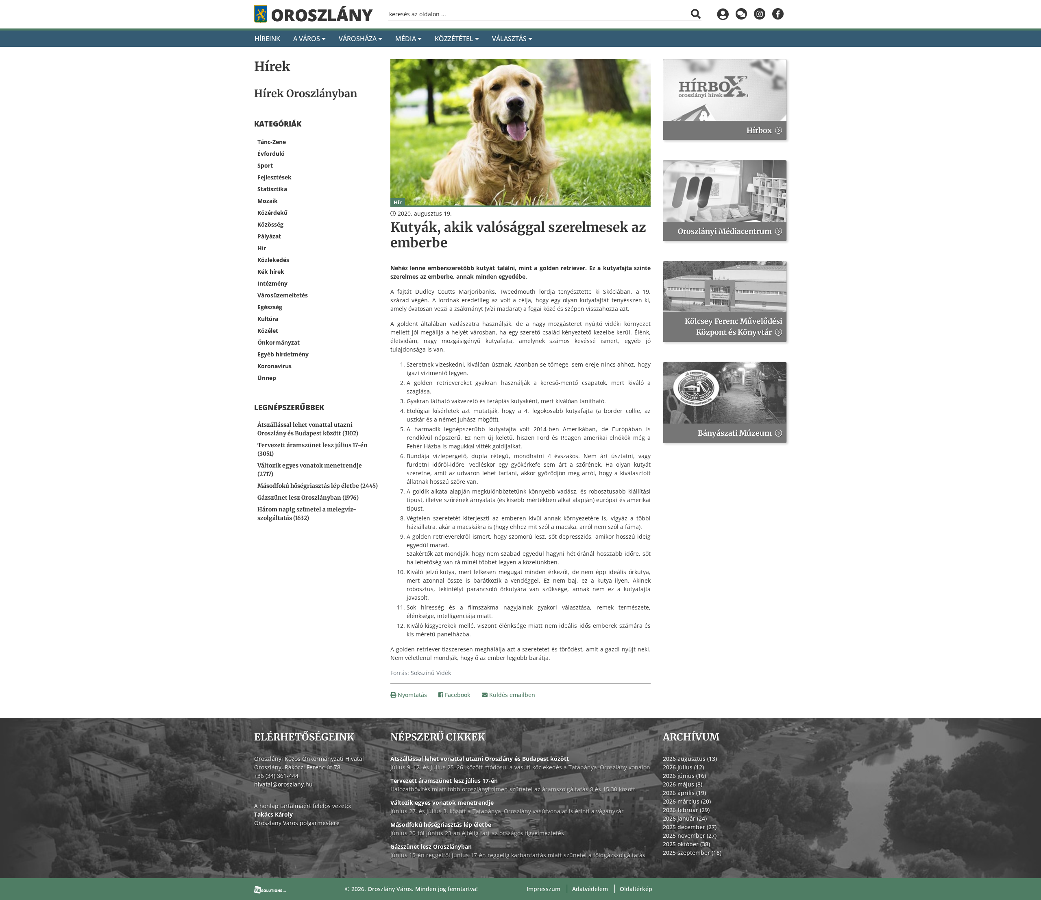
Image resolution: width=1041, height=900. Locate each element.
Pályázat (269, 236)
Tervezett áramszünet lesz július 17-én (444, 780)
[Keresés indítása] (695, 14)
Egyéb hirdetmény (283, 354)
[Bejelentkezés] (723, 14)
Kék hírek (270, 271)
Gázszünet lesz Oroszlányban (431, 846)
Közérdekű (272, 212)
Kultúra (267, 319)
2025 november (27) (690, 835)
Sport (265, 165)
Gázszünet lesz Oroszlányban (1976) (308, 497)
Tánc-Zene (271, 142)
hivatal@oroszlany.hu (283, 784)
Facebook (456, 695)
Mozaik (267, 201)
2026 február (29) (686, 810)
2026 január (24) (685, 818)
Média (406, 38)
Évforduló (271, 153)
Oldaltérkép (636, 889)
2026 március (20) (687, 801)
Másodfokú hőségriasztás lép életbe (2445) (317, 485)
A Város (307, 38)
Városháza (358, 38)
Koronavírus (274, 366)
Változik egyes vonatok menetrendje (442, 802)
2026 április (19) (684, 793)
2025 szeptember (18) (692, 852)
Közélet (267, 330)
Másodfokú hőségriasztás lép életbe (440, 824)
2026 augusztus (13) (690, 758)
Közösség (270, 224)
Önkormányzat (278, 342)
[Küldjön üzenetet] (741, 14)
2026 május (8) (682, 784)
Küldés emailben (511, 695)
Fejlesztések (274, 177)
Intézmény (272, 283)
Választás (510, 38)
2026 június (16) (684, 776)
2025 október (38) (686, 844)
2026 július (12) (683, 767)
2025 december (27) (690, 827)
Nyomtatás (411, 695)
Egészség (269, 307)
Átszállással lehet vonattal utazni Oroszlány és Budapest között (479, 758)
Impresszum (543, 889)
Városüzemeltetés (282, 295)
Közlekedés (273, 260)
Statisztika (272, 189)
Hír (261, 248)
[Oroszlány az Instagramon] (759, 14)
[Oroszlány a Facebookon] (778, 14)
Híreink (267, 38)
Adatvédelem (590, 889)
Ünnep (266, 378)
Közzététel (455, 38)
